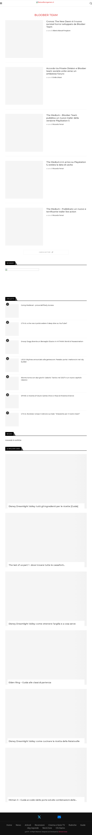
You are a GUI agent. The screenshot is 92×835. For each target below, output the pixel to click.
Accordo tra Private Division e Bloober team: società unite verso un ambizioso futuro (66, 71)
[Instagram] (46, 817)
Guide (82, 825)
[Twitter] (39, 817)
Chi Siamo (60, 828)
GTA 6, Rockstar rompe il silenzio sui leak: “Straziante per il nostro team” (50, 414)
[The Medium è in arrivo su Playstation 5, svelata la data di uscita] (24, 180)
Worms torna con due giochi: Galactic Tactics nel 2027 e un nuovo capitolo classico (51, 379)
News (18, 825)
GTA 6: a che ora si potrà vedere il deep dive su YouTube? (44, 323)
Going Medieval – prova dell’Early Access (37, 305)
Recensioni (40, 825)
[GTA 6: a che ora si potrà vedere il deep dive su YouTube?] (12, 329)
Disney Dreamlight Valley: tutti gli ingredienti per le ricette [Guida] (43, 506)
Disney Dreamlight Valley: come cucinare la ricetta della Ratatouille (44, 741)
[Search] (91, 3)
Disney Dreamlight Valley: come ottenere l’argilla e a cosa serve (42, 624)
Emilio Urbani (57, 77)
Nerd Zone (47, 828)
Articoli (28, 825)
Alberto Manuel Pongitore (61, 31)
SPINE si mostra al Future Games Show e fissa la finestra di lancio (47, 396)
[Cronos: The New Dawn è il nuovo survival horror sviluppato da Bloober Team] (24, 39)
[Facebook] (32, 817)
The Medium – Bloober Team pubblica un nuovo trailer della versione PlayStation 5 (62, 118)
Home (9, 825)
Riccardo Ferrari (58, 124)
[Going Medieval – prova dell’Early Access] (12, 311)
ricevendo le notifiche (13, 440)
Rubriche (73, 825)
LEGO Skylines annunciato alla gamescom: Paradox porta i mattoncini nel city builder (52, 361)
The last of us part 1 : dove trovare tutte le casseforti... (37, 565)
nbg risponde (33, 828)
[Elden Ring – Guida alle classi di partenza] (46, 657)
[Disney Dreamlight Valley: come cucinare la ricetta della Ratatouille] (46, 716)
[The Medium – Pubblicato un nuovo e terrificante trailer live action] (24, 226)
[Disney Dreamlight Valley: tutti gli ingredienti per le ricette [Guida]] (46, 481)
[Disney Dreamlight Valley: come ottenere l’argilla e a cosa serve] (46, 599)
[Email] (59, 817)
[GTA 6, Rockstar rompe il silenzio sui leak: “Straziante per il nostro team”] (12, 419)
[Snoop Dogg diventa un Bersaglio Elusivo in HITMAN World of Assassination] (12, 347)
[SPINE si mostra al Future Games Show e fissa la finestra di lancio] (12, 401)
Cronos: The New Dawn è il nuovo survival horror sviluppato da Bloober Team (65, 24)
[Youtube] (52, 817)
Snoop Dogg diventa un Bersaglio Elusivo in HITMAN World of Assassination (52, 341)
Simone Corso (63, 832)
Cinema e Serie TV (56, 825)
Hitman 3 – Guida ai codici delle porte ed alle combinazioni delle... (43, 800)
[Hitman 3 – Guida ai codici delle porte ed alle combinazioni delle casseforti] (46, 775)
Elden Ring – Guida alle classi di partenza (30, 682)
